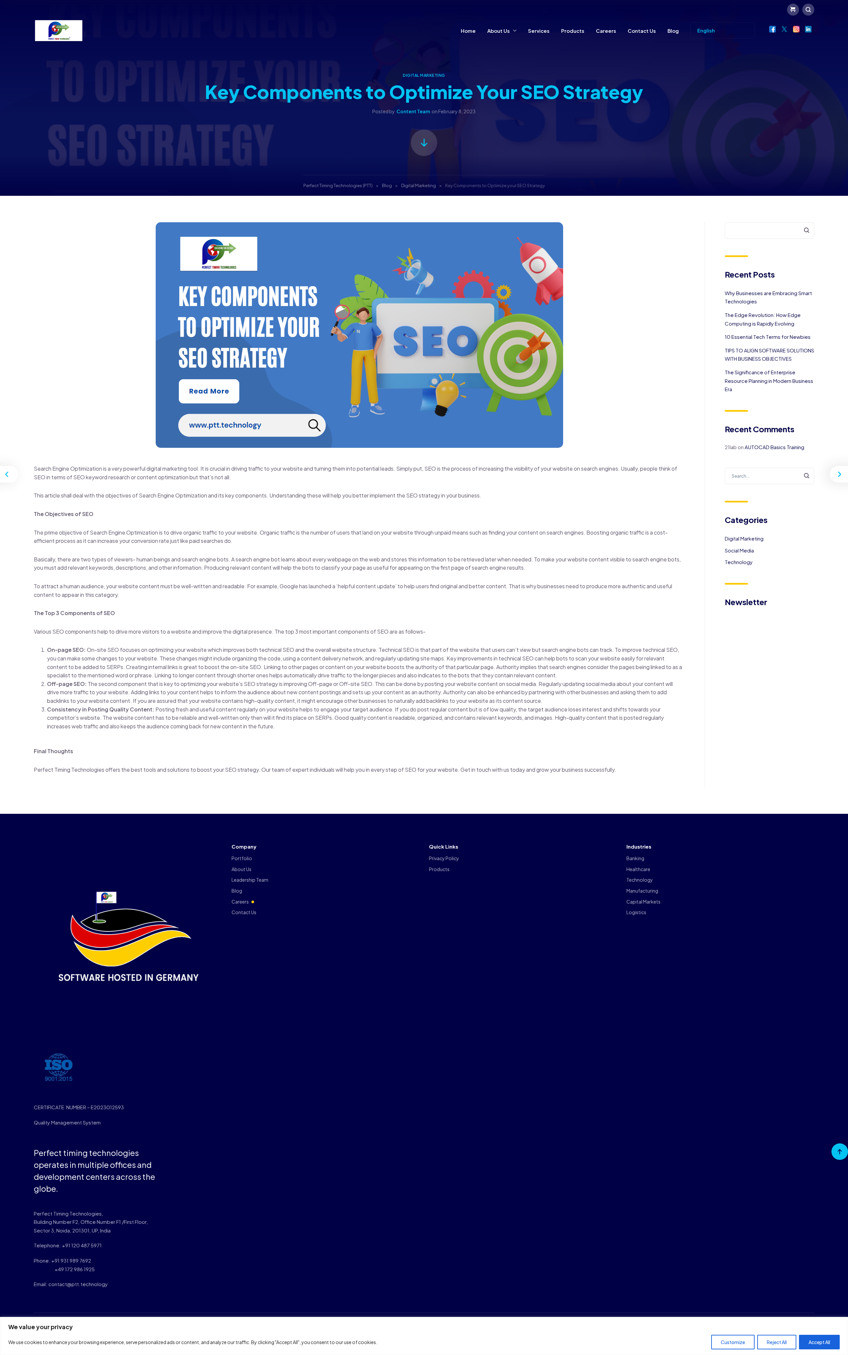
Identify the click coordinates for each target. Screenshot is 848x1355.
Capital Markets (643, 902)
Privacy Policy (444, 858)
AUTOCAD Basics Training (774, 447)
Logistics (636, 912)
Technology (739, 562)
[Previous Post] (10, 474)
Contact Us (642, 30)
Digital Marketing (424, 75)
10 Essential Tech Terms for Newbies (768, 337)
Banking (635, 858)
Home (468, 30)
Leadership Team (250, 880)
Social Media (739, 550)
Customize (733, 1342)
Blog (673, 30)
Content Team (413, 111)
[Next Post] (838, 474)
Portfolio (242, 858)
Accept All (819, 1342)
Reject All (777, 1342)
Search (802, 231)
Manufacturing (642, 891)
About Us (498, 30)
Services (539, 30)
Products (572, 30)
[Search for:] (769, 475)
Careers (606, 30)
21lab (731, 447)
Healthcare (638, 869)
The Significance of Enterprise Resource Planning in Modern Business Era (769, 380)
